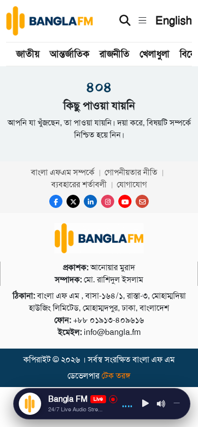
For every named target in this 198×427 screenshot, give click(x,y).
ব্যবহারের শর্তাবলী (79, 184)
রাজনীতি (114, 54)
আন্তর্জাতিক (69, 54)
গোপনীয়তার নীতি (131, 172)
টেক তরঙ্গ (116, 375)
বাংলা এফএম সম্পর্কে (62, 172)
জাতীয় (28, 54)
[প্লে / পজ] (145, 404)
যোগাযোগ (132, 184)
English (173, 21)
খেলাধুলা (155, 54)
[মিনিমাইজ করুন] (177, 404)
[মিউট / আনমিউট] (161, 403)
